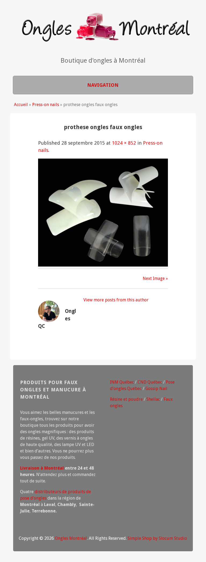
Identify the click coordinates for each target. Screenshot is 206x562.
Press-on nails (45, 104)
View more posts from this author (116, 299)
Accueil (21, 104)
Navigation (103, 85)
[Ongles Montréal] (103, 38)
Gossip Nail (156, 388)
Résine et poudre (126, 399)
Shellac (153, 399)
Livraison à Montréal (42, 468)
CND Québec (150, 382)
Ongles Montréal (71, 538)
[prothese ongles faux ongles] (103, 265)
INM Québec (122, 382)
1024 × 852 (124, 143)
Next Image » (155, 278)
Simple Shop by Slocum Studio (157, 538)
